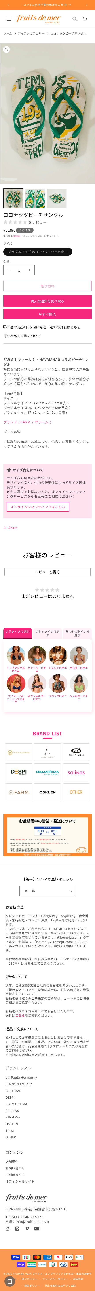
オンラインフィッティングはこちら (37, 506)
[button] (9, 19)
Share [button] (12, 527)
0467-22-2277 (34, 1217)
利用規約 (78, 1279)
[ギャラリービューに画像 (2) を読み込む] (35, 198)
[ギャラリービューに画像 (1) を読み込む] (13, 198)
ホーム (7, 33)
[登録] (71, 891)
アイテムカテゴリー (31, 33)
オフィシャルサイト (20, 1181)
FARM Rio (13, 1117)
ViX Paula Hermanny (21, 1077)
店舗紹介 (12, 1161)
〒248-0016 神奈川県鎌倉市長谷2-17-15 (36, 1209)
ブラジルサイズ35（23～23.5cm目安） (39, 252)
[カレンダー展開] (9, 1281)
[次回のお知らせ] (87, 5)
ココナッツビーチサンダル (68, 33)
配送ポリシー (32, 1285)
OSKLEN (12, 1124)
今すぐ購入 (47, 314)
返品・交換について (25, 335)
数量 (6, 261)
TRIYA (10, 1130)
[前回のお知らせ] (8, 5)
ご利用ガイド (15, 1175)
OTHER (11, 1137)
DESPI (10, 1097)
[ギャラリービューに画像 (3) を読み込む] (57, 198)
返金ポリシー (29, 1279)
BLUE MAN (14, 1091)
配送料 (17, 236)
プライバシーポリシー (55, 1279)
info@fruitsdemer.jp (32, 1221)
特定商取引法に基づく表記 (60, 1285)
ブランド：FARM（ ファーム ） (28, 422)
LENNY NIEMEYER (19, 1084)
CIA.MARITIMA (16, 1104)
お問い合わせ (15, 1168)
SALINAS (12, 1110)
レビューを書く (47, 572)
